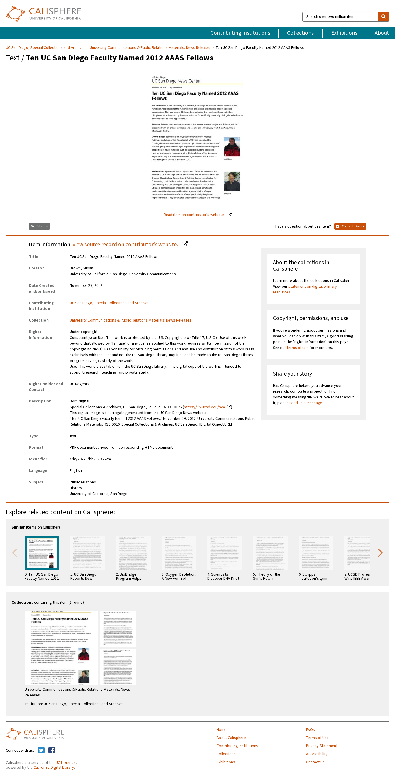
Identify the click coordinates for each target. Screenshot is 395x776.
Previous (14, 552)
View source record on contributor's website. (126, 245)
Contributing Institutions (240, 33)
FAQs (310, 730)
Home (221, 730)
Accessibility (317, 754)
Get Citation (39, 226)
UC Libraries (66, 763)
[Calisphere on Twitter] (41, 750)
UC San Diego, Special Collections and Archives (46, 48)
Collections (300, 33)
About (382, 33)
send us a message (305, 403)
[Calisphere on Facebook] (51, 750)
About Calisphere (231, 738)
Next (380, 552)
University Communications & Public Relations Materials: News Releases (150, 48)
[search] (383, 17)
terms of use (298, 348)
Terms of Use (317, 738)
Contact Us (315, 762)
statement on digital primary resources (305, 289)
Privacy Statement (321, 746)
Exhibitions (344, 33)
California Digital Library (54, 768)
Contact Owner (352, 226)
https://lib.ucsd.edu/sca (204, 407)
